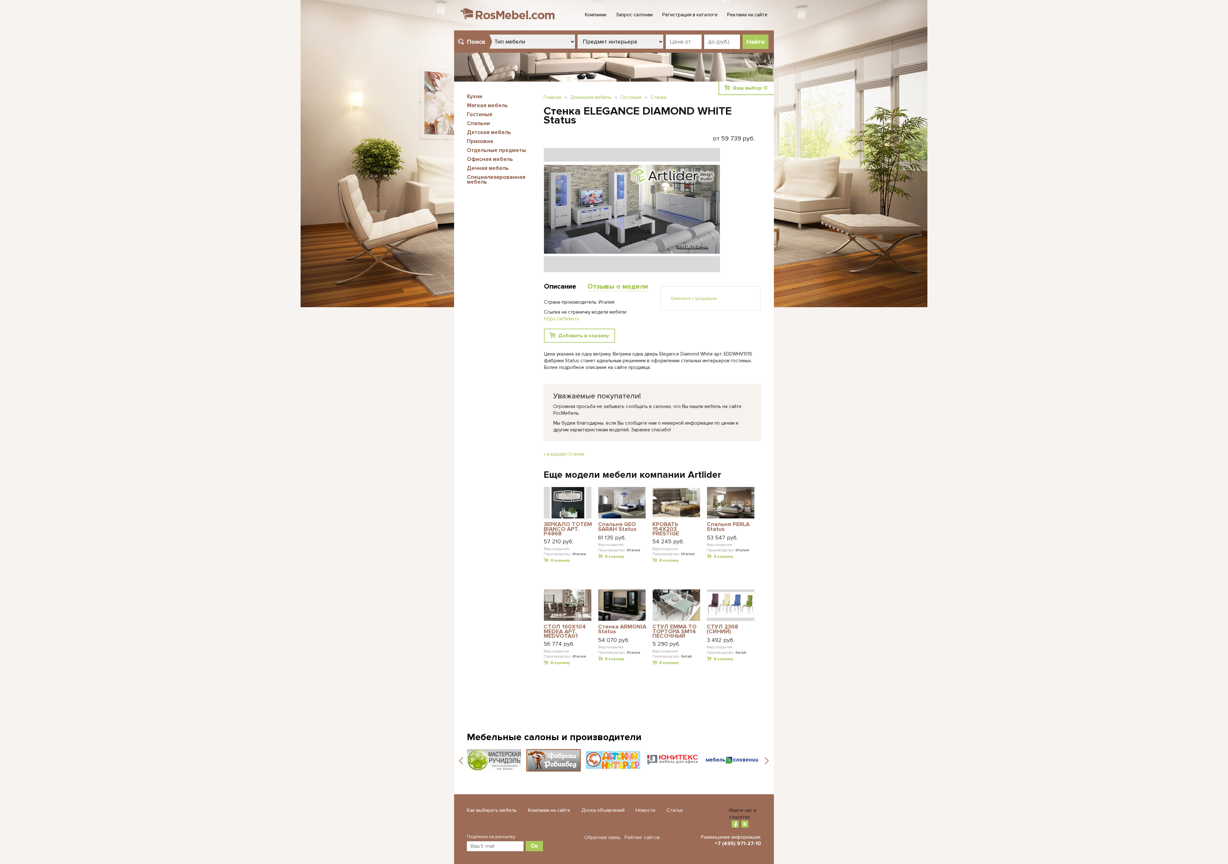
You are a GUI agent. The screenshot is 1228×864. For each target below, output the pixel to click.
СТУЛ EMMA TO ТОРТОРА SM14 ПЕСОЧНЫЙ (674, 631)
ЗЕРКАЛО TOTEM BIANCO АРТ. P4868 (568, 529)
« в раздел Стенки (564, 454)
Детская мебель (489, 132)
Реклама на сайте (747, 15)
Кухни (474, 96)
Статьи (674, 810)
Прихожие (480, 141)
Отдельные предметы (496, 150)
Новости (645, 810)
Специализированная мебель (496, 179)
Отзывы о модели (617, 286)
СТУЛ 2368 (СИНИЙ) (722, 629)
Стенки (658, 97)
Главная (552, 97)
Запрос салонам (634, 15)
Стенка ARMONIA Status (622, 629)
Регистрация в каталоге (690, 15)
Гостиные (479, 114)
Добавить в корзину (583, 335)
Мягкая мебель (487, 105)
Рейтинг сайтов (642, 837)
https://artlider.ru (561, 319)
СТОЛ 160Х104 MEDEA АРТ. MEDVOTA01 (565, 631)
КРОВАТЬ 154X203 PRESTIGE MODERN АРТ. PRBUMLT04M (671, 529)
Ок (534, 845)
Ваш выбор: (750, 88)
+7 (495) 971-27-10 (738, 843)
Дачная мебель (488, 168)
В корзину (560, 560)
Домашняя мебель (591, 97)
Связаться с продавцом (694, 298)
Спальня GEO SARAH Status (617, 527)
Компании (595, 15)
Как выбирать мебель (492, 810)
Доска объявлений (603, 810)
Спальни (478, 123)
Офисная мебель (490, 159)
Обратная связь (602, 837)
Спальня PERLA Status (728, 527)
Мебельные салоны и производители (554, 737)
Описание (560, 286)
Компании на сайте (549, 810)
